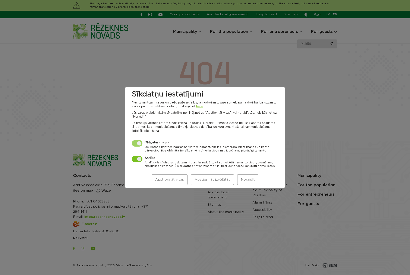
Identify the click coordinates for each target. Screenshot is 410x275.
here (199, 106)
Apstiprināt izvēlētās (212, 179)
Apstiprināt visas (169, 179)
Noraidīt (248, 179)
